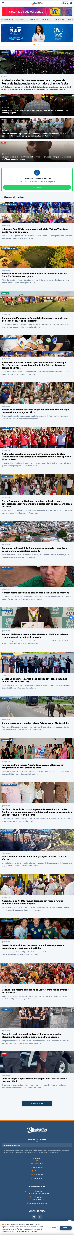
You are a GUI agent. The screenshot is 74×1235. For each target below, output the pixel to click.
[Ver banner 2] (36, 44)
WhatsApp (38, 187)
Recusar (53, 1228)
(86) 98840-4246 (33, 1193)
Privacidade (38, 1171)
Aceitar (66, 1228)
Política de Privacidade (29, 1231)
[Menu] (3, 3)
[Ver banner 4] (40, 44)
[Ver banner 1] (34, 44)
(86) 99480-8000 (44, 1193)
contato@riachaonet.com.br (38, 1203)
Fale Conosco (38, 1175)
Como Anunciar (38, 1167)
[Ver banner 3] (38, 44)
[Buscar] (71, 3)
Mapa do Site (38, 1178)
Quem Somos (38, 1163)
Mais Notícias (37, 1103)
